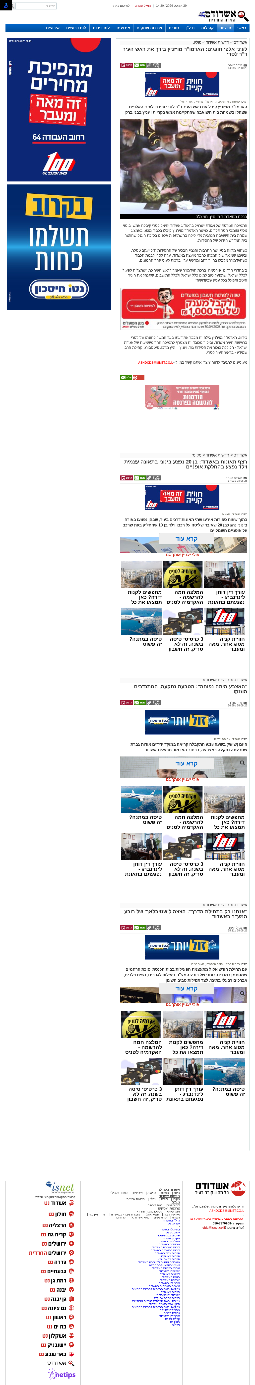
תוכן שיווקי (173, 1211)
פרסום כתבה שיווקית (166, 1298)
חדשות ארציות (136, 1199)
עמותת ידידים (222, 739)
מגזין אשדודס (140, 1217)
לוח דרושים (76, 28)
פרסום (175, 1325)
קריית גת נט (172, 1319)
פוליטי (196, 42)
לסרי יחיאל (187, 101)
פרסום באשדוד (170, 1292)
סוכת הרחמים (214, 964)
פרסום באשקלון (170, 1256)
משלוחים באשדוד (169, 1241)
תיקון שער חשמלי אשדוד (164, 1304)
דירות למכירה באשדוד (166, 1247)
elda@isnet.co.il (213, 1227)
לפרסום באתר (120, 5)
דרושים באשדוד (170, 1274)
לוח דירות (101, 28)
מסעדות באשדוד (169, 1244)
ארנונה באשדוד (170, 1280)
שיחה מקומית (97, 1214)
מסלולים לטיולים (169, 1310)
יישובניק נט (172, 1232)
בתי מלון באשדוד (169, 1229)
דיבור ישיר (173, 1205)
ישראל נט (174, 1223)
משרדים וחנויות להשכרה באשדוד (159, 1262)
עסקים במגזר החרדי (149, 1211)
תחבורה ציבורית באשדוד (125, 1214)
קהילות (207, 28)
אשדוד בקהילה (169, 1190)
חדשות (225, 28)
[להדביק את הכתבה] (138, 379)
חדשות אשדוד (217, 42)
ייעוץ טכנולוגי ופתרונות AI (164, 1265)
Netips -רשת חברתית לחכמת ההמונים (156, 1289)
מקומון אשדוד (171, 1238)
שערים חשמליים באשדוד (164, 1286)
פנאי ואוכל (152, 1214)
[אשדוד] (223, 22)
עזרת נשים (160, 1217)
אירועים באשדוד (169, 1271)
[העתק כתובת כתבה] (153, 66)
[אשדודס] (216, 1195)
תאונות (226, 514)
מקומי (196, 455)
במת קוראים (155, 1205)
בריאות (151, 1193)
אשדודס (240, 42)
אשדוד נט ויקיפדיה (168, 1295)
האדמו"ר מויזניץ (204, 101)
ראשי (241, 28)
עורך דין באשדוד (169, 1316)
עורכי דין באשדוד (169, 1283)
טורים (174, 28)
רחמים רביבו (232, 964)
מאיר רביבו (197, 964)
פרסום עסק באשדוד (167, 1253)
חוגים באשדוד (171, 1277)
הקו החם (122, 1217)
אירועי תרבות (172, 1214)
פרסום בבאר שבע (169, 1259)
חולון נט (174, 1322)
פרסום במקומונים (169, 1235)
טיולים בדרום (171, 1313)
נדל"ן (190, 28)
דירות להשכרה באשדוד (165, 1250)
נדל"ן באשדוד (171, 1220)
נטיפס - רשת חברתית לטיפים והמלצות (156, 1301)
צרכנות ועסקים (149, 28)
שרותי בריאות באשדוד (166, 1268)
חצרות (165, 1193)
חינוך (177, 1193)
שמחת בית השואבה (228, 101)
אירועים (123, 28)
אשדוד (236, 514)
